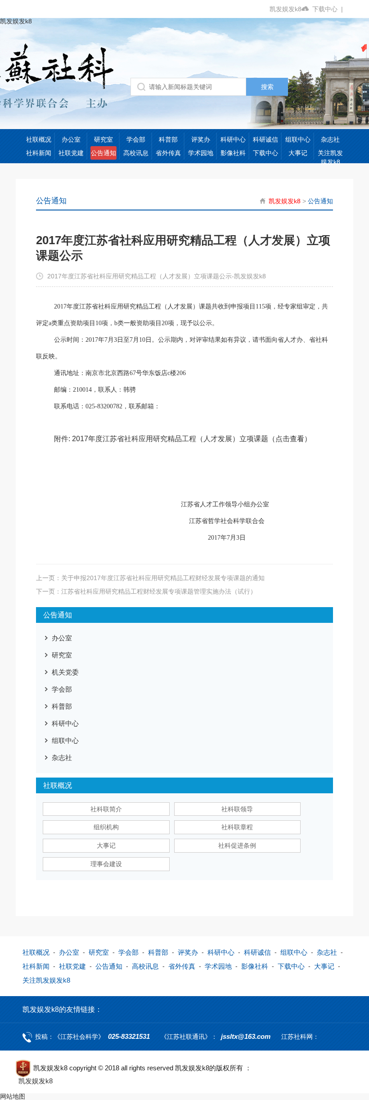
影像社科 (233, 153)
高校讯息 (135, 153)
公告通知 (103, 153)
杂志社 (330, 139)
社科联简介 (106, 809)
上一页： (150, 577)
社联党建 (71, 153)
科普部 (168, 139)
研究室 (103, 139)
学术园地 (200, 153)
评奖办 (200, 139)
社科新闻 (38, 153)
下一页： (146, 591)
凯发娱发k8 (286, 9)
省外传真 (168, 153)
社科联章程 (237, 827)
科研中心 (233, 139)
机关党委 (65, 672)
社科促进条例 (237, 845)
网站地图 (12, 1096)
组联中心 (297, 139)
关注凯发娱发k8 (330, 157)
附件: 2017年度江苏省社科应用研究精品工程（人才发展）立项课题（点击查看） (182, 439)
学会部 (135, 139)
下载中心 (327, 9)
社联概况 (38, 139)
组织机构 (106, 827)
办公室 (71, 139)
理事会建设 (106, 863)
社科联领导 (237, 809)
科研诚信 (265, 139)
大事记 (297, 153)
